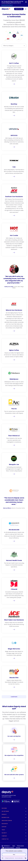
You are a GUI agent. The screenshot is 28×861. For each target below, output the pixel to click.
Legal (13, 845)
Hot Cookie (14, 224)
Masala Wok (14, 667)
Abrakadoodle (14, 519)
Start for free (18, 9)
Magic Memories (14, 638)
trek (14, 155)
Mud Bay (14, 92)
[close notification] (26, 2)
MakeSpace (14, 368)
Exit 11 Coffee (14, 51)
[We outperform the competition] (14, 753)
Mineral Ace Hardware (14, 298)
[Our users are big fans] (14, 733)
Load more (14, 697)
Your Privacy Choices (9, 847)
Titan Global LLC (14, 425)
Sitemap (18, 847)
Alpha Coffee (14, 339)
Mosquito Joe (14, 453)
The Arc (14, 397)
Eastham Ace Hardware (14, 185)
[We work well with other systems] (14, 772)
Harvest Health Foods (14, 549)
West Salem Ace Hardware (14, 609)
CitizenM (14, 578)
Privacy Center (20, 845)
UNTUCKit (14, 124)
